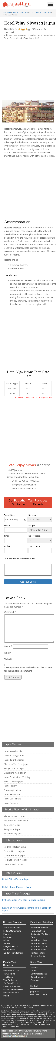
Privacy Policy (27, 1007)
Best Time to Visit (11, 970)
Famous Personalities (13, 989)
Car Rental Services (12, 983)
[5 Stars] (29, 29)
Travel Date (9, 515)
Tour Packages (10, 980)
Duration (32, 515)
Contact (5, 1007)
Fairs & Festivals (38, 931)
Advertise (51, 1005)
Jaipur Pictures (11, 803)
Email (6, 535)
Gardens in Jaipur (12, 825)
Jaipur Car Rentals (12, 799)
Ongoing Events (38, 956)
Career (17, 1007)
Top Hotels (8, 977)
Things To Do (9, 973)
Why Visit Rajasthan (40, 927)
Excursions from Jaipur (15, 773)
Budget (32, 525)
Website (8, 659)
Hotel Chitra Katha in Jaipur (16, 879)
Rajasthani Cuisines (40, 946)
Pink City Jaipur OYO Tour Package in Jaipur (23, 899)
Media (6, 995)
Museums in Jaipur (13, 833)
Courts (34, 970)
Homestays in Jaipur (13, 864)
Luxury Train (9, 949)
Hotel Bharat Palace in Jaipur (17, 887)
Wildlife (6, 943)
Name (7, 525)
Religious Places (10, 946)
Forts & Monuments (12, 931)
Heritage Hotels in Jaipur (15, 860)
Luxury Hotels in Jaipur (14, 855)
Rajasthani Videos (39, 949)
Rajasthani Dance (39, 943)
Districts (34, 967)
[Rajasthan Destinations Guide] (16, 4)
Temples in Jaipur (12, 829)
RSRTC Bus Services (12, 986)
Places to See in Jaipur (14, 816)
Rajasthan (7, 12)
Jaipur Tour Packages (14, 760)
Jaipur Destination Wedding (17, 777)
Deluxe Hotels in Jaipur (15, 851)
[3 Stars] (24, 29)
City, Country (34, 546)
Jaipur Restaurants (13, 794)
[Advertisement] (27, 68)
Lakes (6, 940)
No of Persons (35, 535)
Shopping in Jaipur (12, 790)
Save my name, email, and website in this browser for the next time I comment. (28, 669)
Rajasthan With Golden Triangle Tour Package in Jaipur (26, 909)
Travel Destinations (12, 927)
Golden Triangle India (14, 755)
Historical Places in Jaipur (16, 820)
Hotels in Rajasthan (20, 12)
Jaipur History (10, 786)
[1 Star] (19, 29)
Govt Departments (39, 973)
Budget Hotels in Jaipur (15, 847)
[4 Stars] (26, 29)
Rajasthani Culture (39, 940)
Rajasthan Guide (11, 992)
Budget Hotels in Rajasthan (40, 12)
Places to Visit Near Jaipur (16, 764)
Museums (7, 937)
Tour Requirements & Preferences (19, 558)
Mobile (7, 546)
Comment (10, 612)
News (11, 1007)
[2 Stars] (22, 29)
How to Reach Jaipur (14, 781)
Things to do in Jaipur (14, 768)
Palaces (7, 934)
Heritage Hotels (38, 952)
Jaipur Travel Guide (13, 751)
